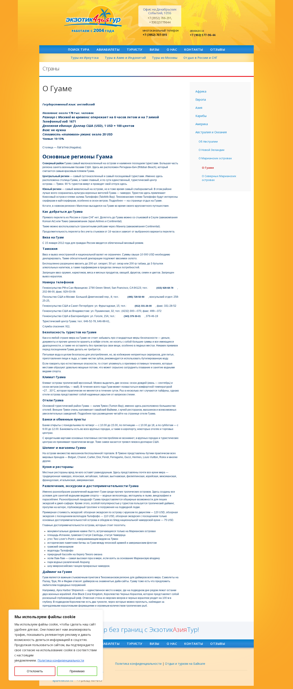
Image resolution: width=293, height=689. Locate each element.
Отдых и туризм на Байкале (185, 664)
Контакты (193, 49)
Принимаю (77, 671)
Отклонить (35, 671)
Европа (200, 99)
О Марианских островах (215, 158)
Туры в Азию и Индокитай (125, 58)
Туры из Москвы (164, 58)
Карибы (201, 116)
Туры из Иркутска (85, 58)
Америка (201, 124)
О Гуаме (208, 168)
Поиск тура (78, 49)
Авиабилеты (108, 49)
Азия (198, 108)
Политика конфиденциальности (61, 660)
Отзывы (217, 49)
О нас (172, 49)
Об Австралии (208, 141)
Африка (200, 91)
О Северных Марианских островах (219, 178)
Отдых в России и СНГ (200, 58)
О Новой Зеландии (211, 150)
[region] (56, 645)
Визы (154, 49)
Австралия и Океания (211, 132)
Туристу (134, 49)
